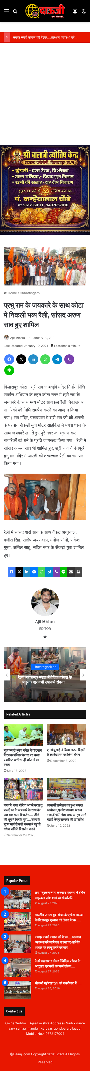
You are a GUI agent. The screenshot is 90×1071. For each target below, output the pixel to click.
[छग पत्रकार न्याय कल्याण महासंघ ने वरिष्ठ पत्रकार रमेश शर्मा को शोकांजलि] (17, 899)
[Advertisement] (45, 97)
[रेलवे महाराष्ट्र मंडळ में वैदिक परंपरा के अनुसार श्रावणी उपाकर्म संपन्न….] (17, 967)
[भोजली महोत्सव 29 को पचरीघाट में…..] (17, 990)
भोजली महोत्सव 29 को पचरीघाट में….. (58, 983)
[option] (45, 674)
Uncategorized (45, 667)
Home (12, 293)
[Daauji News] (45, 10)
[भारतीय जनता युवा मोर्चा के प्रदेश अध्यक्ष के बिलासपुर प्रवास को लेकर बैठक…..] (17, 921)
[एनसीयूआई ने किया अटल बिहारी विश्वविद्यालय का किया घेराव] (66, 734)
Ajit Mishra (17, 338)
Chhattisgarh (30, 293)
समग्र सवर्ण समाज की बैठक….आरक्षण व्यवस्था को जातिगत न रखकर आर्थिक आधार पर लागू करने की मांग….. (58, 942)
